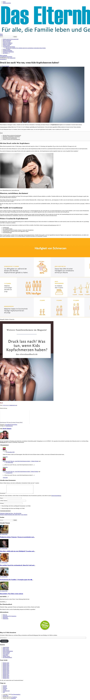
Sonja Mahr (5, 654)
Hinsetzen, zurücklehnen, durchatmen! (11, 136)
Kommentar (3, 493)
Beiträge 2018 (6, 673)
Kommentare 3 (3, 59)
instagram (5, 688)
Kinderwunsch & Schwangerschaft (10, 39)
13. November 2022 (10, 452)
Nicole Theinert (5, 66)
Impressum (5, 617)
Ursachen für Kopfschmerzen (49, 225)
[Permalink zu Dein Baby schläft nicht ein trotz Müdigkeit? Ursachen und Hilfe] (4, 547)
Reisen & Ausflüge (7, 44)
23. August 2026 (3, 548)
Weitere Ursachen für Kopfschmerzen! (11, 139)
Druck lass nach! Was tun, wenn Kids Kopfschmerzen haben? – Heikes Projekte (20, 461)
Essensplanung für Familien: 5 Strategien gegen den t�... (16, 579)
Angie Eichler (6, 647)
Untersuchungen (3, 127)
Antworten (5, 456)
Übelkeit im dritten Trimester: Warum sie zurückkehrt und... (17, 537)
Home (4, 1)
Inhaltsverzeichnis (7, 3)
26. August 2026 (3, 534)
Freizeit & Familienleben (8, 51)
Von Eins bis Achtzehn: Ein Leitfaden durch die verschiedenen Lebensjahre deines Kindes (26, 48)
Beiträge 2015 (6, 676)
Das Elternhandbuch (7, 657)
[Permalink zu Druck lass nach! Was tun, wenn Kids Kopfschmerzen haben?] (42, 122)
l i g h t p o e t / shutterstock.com (10, 405)
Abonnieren (4, 641)
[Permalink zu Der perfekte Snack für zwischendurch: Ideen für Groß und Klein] (4, 561)
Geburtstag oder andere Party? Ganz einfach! (13, 514)
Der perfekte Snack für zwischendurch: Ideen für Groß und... (17, 565)
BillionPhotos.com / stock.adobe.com (11, 190)
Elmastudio (13, 698)
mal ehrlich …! (6, 53)
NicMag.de (2, 442)
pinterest (5, 687)
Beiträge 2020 (6, 670)
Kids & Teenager (6, 41)
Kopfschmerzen (9, 425)
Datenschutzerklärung (56, 495)
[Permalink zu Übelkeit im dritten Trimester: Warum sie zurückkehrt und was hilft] (4, 533)
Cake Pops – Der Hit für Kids (10, 513)
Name (1, 498)
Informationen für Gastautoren (9, 616)
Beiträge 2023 (6, 666)
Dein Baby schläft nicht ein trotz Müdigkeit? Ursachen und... (17, 551)
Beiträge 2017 (6, 674)
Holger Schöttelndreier (8, 651)
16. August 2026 (3, 591)
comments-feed (6, 690)
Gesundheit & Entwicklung (9, 46)
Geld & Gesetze (6, 45)
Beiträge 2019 (6, 671)
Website (2, 503)
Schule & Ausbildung (7, 43)
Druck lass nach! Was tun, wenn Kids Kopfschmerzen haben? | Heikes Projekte (20, 471)
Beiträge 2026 (6, 662)
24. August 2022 (11, 58)
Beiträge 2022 (6, 668)
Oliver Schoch (6, 653)
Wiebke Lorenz (6, 656)
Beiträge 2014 (6, 678)
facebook (5, 685)
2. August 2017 (9, 472)
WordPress (14, 697)
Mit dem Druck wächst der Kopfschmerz (12, 135)
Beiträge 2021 (6, 669)
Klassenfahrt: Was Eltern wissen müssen (11, 593)
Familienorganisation (7, 50)
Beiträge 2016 (6, 675)
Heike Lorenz (6, 648)
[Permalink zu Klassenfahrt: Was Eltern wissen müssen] (4, 589)
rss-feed (4, 689)
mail (4, 692)
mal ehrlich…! (3, 601)
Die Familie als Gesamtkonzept (10, 138)
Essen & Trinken (6, 49)
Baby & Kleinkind (7, 40)
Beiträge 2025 (6, 664)
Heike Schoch (6, 649)
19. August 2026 (3, 576)
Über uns (5, 614)
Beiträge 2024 (6, 665)
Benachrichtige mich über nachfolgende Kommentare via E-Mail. (16, 505)
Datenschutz (5, 618)
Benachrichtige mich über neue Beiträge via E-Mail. (13, 508)
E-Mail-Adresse (3, 500)
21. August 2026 (3, 562)
